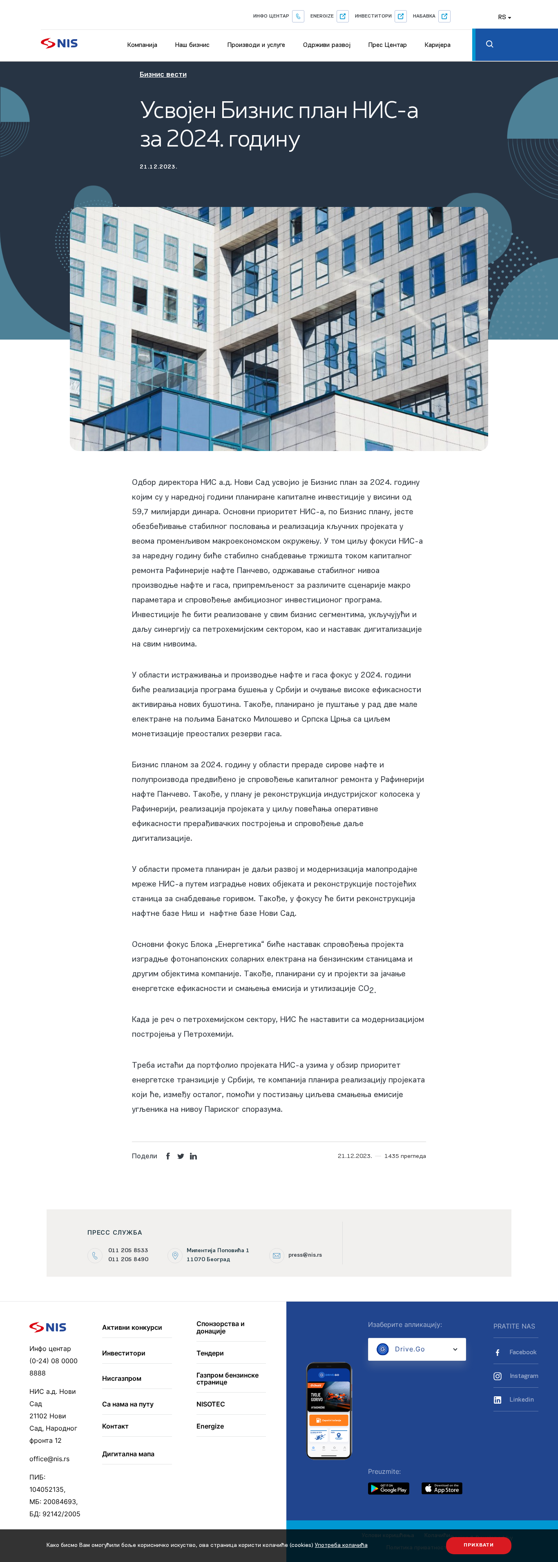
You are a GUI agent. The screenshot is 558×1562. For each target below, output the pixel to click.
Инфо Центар (271, 16)
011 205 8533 (128, 1251)
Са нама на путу (128, 1404)
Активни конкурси (132, 1327)
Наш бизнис (192, 45)
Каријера (438, 45)
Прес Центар (387, 45)
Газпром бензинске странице (227, 1379)
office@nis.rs (49, 1459)
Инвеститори (373, 16)
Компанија (142, 45)
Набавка (424, 16)
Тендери (210, 1353)
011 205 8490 (128, 1260)
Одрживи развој (326, 45)
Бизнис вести (163, 75)
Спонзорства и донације (220, 1327)
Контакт (115, 1426)
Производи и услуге (256, 45)
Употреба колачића (341, 1545)
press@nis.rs (305, 1255)
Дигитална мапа (128, 1454)
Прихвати (479, 1545)
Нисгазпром (121, 1378)
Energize (322, 16)
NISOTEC (210, 1404)
